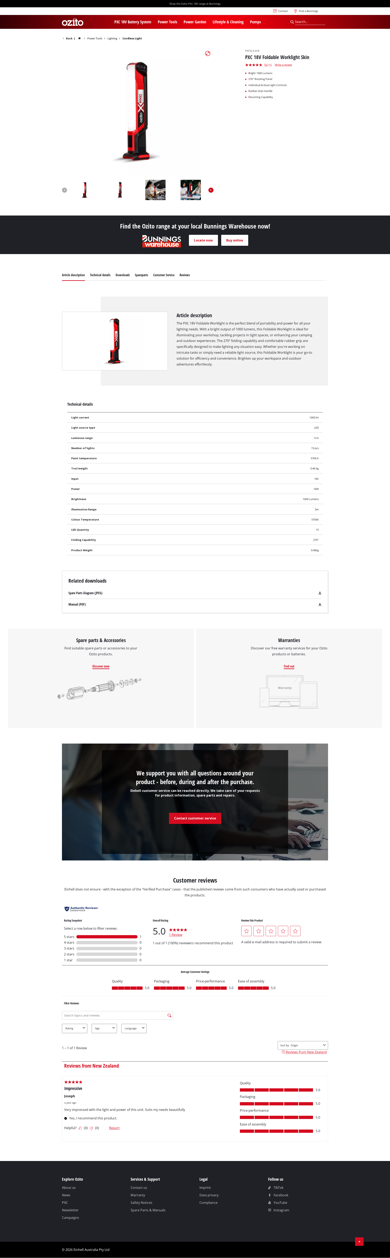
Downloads (123, 275)
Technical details (100, 275)
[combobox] (310, 22)
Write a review (283, 65)
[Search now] (292, 22)
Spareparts (141, 275)
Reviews (185, 275)
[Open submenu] (153, 22)
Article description (73, 275)
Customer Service (163, 275)
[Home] (82, 38)
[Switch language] (75, 12)
